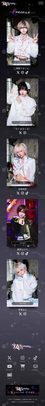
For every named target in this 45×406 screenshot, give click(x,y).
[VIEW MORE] (22, 41)
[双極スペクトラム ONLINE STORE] (22, 390)
